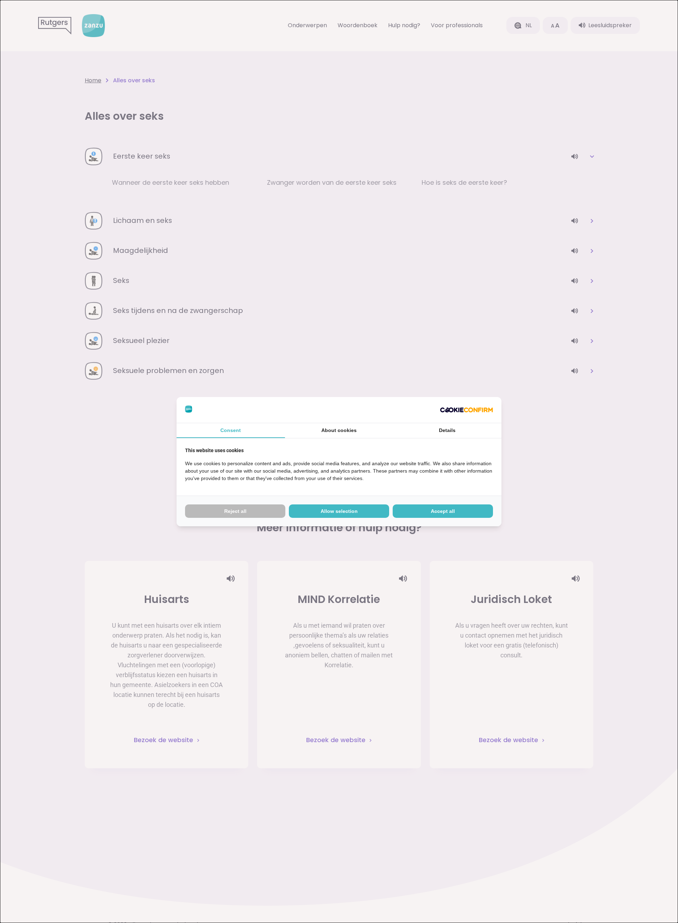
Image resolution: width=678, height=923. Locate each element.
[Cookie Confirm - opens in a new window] (466, 410)
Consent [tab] (230, 430)
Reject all (235, 511)
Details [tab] (447, 430)
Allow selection (339, 511)
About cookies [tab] (339, 430)
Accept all (443, 511)
